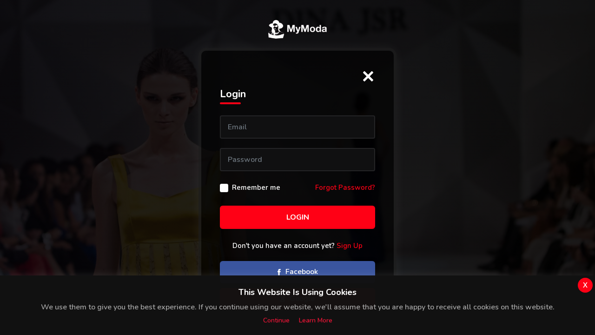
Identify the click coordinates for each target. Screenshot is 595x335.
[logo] (297, 29)
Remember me (256, 187)
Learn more (315, 320)
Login (297, 217)
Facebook (301, 272)
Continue (276, 320)
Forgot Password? (345, 187)
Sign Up (350, 245)
